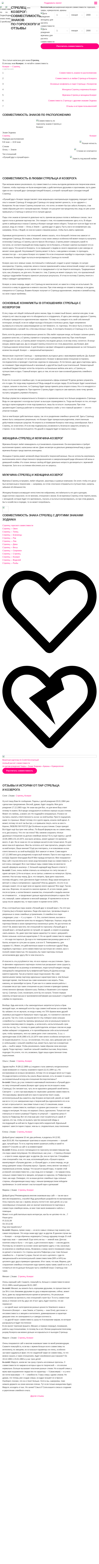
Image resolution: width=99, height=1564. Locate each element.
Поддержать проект (53, 3)
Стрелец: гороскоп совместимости (17, 525)
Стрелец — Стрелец (11, 554)
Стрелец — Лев (9, 541)
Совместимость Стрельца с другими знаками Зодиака (72, 101)
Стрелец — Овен (10, 529)
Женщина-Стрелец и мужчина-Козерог (79, 89)
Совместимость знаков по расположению (78, 73)
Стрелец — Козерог (11, 557)
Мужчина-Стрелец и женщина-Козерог (79, 95)
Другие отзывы (37, 1396)
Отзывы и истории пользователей (81, 106)
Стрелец (6, 136)
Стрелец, (20, 796)
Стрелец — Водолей (11, 560)
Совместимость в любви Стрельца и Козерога (76, 78)
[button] (95, 3)
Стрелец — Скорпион (12, 551)
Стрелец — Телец (10, 532)
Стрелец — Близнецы (12, 535)
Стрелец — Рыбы (10, 563)
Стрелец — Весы (10, 547)
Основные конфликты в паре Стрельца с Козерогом (73, 84)
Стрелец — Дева (10, 544)
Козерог (93, 136)
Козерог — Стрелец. (11, 67)
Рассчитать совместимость (70, 46)
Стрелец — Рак (9, 538)
